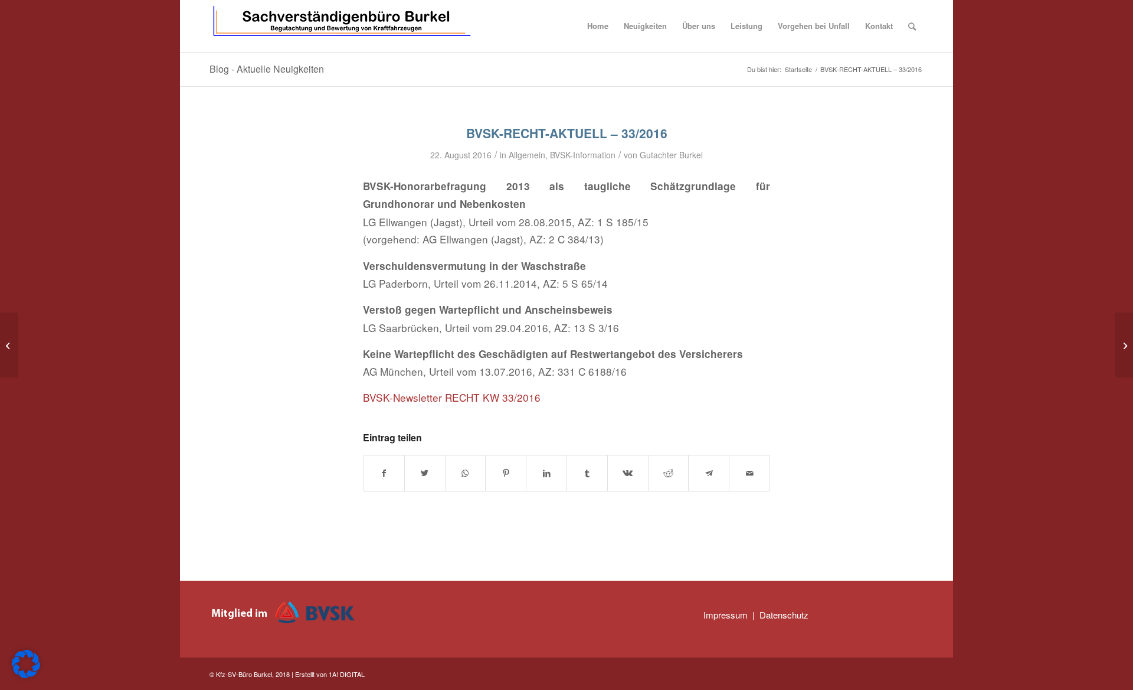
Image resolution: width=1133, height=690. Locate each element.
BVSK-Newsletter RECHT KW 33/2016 (452, 397)
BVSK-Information (582, 155)
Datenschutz (783, 614)
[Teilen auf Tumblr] (587, 473)
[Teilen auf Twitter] (425, 473)
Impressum (725, 614)
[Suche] (912, 26)
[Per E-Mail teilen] (749, 473)
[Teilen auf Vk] (628, 473)
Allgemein (527, 155)
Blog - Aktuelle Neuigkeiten (266, 69)
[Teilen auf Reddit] (669, 473)
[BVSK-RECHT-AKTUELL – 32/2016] (9, 345)
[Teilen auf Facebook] (384, 473)
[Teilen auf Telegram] (709, 473)
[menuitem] (597, 26)
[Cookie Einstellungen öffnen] (26, 674)
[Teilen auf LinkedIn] (546, 473)
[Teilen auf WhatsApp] (466, 473)
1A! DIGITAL (347, 674)
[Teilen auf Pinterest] (506, 473)
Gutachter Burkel (671, 155)
